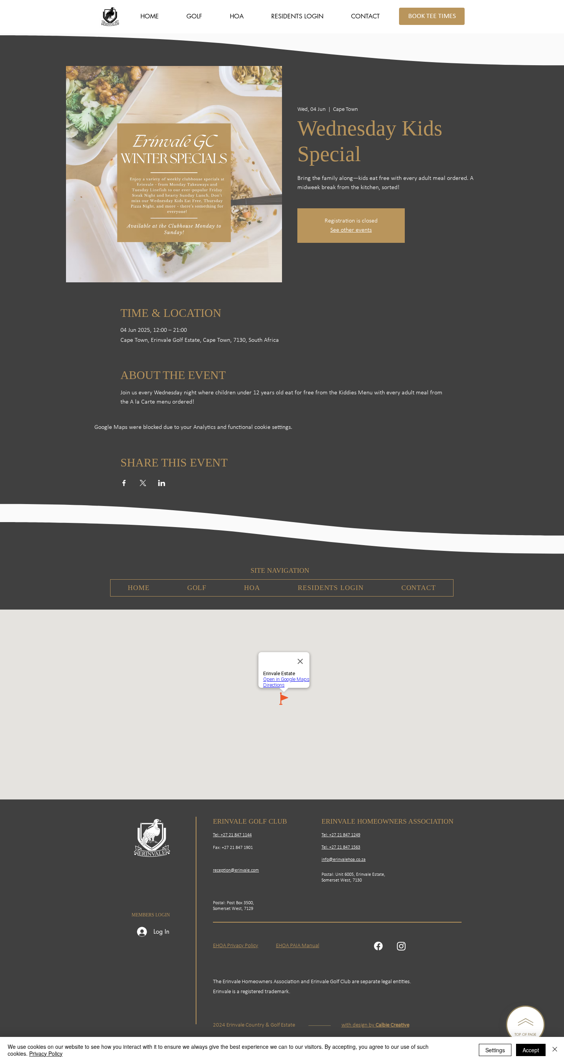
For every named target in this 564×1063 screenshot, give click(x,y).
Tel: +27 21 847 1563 (341, 847)
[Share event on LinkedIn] (161, 483)
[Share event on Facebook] (124, 483)
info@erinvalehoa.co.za (344, 859)
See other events (351, 230)
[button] (194, 16)
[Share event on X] (143, 483)
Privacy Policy (46, 1053)
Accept (531, 1050)
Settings (495, 1050)
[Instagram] (401, 946)
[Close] (554, 1050)
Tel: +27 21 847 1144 (232, 835)
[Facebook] (378, 946)
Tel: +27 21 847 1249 (341, 835)
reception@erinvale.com (236, 870)
